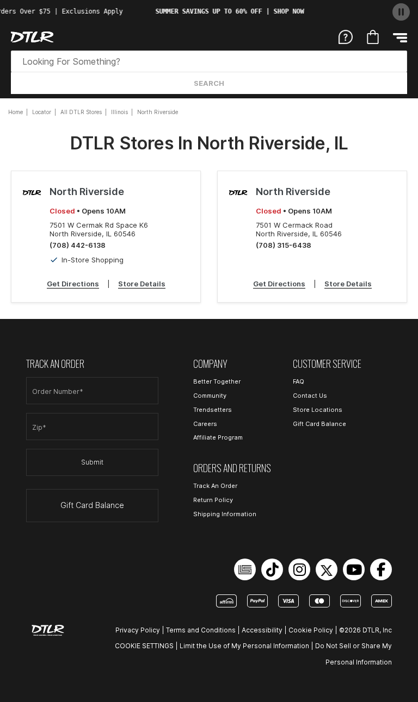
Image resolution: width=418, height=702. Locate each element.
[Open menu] (400, 37)
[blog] (245, 569)
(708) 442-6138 (78, 245)
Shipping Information (224, 514)
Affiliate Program (218, 437)
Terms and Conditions (201, 630)
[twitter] (326, 569)
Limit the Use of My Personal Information (244, 646)
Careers (205, 424)
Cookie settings (144, 646)
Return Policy (213, 500)
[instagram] (299, 569)
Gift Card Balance (92, 505)
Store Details (141, 283)
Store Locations (317, 409)
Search (209, 83)
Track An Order (215, 486)
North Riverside (87, 191)
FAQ (298, 381)
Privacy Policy (137, 630)
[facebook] (381, 569)
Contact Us (310, 395)
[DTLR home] (32, 37)
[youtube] (354, 569)
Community (209, 395)
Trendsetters (212, 409)
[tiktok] (272, 569)
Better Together (217, 381)
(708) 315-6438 (283, 245)
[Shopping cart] (373, 37)
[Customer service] (346, 36)
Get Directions (73, 283)
